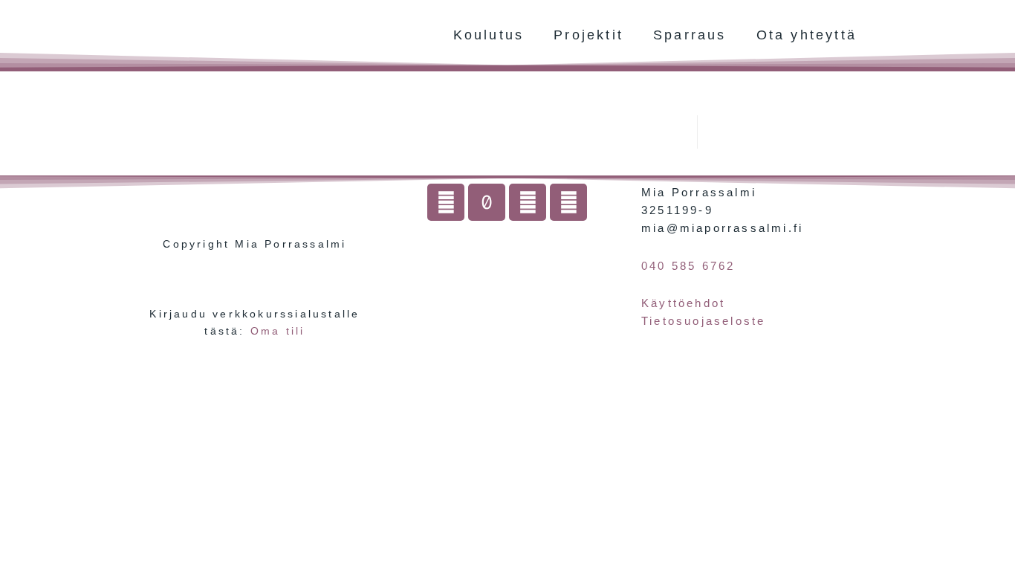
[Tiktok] (486, 202)
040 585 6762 (688, 265)
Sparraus (690, 35)
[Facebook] (527, 202)
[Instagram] (445, 202)
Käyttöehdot (683, 303)
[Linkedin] (568, 202)
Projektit (588, 35)
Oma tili (277, 331)
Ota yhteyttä (806, 35)
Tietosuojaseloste (703, 320)
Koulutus (489, 35)
